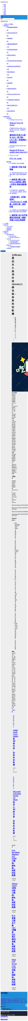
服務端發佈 (7, 116)
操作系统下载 (10, 234)
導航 (5, 14)
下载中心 (6, 233)
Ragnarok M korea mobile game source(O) (18, 151)
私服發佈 (6, 25)
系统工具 (9, 245)
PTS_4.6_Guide (16, 158)
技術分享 (6, 225)
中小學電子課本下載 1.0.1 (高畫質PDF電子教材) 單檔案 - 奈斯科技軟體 (14, 933)
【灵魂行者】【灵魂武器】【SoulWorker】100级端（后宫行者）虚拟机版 (18, 202)
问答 (5, 9)
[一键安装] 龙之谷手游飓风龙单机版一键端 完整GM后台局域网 (18, 217)
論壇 (5, 4)
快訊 (5, 6)
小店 (5, 8)
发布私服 (3, 251)
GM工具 (9, 238)
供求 (5, 11)
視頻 (5, 12)
